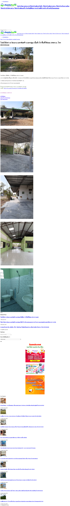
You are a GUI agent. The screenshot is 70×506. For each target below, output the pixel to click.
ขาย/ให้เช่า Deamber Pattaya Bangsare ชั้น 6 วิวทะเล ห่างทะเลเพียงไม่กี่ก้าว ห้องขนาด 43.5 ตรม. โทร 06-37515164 (21, 426)
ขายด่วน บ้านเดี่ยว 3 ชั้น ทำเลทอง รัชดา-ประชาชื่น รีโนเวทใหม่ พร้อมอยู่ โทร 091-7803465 (17, 469)
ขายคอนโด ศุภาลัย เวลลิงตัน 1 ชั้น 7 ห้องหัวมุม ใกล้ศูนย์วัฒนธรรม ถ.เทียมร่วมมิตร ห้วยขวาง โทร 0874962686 (24, 327)
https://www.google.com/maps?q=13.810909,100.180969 (15, 88)
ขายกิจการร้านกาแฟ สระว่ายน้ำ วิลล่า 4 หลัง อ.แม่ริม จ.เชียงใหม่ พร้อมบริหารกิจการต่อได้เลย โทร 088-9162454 (21, 490)
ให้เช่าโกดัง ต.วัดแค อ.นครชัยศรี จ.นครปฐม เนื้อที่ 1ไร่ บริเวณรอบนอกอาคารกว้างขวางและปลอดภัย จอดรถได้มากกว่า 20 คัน (28, 322)
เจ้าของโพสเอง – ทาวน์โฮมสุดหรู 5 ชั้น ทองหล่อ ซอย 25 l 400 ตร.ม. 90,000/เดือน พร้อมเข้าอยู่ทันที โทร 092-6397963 (22, 405)
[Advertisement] (35, 18)
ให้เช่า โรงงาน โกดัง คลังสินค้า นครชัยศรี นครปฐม (10, 39)
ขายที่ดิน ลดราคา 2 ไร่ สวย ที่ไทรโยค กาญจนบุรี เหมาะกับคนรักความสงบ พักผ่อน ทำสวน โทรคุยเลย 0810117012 (21, 501)
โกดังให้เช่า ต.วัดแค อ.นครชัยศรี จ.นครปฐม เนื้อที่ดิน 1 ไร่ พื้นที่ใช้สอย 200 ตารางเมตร (19, 317)
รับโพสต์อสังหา (5, 1)
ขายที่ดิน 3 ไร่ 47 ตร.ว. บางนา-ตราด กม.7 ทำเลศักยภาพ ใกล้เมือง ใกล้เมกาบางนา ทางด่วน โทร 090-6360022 (20, 416)
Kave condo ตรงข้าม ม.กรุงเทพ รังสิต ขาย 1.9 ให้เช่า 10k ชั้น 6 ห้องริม (13, 437)
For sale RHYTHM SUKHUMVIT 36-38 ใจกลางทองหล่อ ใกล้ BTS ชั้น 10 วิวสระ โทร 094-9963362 (19, 458)
